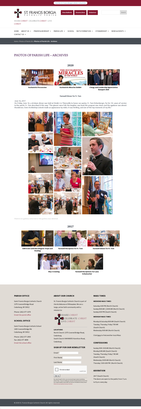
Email (56, 353)
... (0, 408)
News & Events (117, 31)
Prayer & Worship (41, 31)
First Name (58, 357)
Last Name (58, 362)
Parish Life (58, 31)
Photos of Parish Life (26, 41)
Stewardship (101, 31)
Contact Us (19, 34)
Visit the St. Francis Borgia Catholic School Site (70, 3)
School (71, 31)
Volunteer (92, 12)
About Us (25, 31)
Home (16, 31)
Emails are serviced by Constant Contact (63, 384)
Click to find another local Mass (107, 335)
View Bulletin (67, 12)
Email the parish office (22, 315)
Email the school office (22, 343)
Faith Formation (83, 31)
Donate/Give (80, 12)
